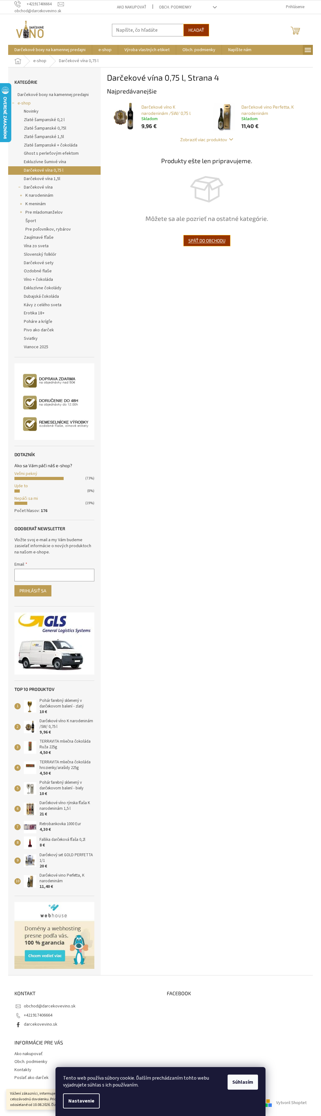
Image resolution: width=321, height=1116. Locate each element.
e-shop (24, 103)
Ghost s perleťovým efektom (51, 153)
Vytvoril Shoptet (291, 1103)
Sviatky (31, 338)
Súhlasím (242, 1082)
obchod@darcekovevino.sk (50, 1006)
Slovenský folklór (40, 254)
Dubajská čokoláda (41, 296)
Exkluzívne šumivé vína (45, 162)
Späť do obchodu (206, 240)
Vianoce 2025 (36, 347)
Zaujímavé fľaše (39, 237)
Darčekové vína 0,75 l (43, 170)
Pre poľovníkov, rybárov (48, 229)
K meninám (35, 204)
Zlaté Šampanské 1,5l (44, 137)
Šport (30, 221)
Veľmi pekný (25, 474)
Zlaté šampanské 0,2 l (44, 120)
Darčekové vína (38, 187)
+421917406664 (38, 1015)
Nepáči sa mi (26, 498)
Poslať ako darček (31, 1078)
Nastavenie (81, 1100)
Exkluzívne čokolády (42, 288)
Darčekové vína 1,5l (42, 179)
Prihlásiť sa (32, 590)
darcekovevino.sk (40, 1024)
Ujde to (21, 486)
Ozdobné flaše (38, 271)
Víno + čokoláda (38, 279)
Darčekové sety (39, 263)
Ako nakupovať (131, 7)
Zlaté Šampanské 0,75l (45, 128)
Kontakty (22, 1070)
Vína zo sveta (36, 246)
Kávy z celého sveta (42, 305)
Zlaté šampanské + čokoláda (50, 145)
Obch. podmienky (175, 7)
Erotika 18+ (34, 313)
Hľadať (196, 30)
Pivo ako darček (39, 330)
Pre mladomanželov (44, 212)
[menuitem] (50, 50)
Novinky (31, 111)
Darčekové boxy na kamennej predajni (53, 95)
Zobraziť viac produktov (203, 139)
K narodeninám (39, 195)
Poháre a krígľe (38, 321)
